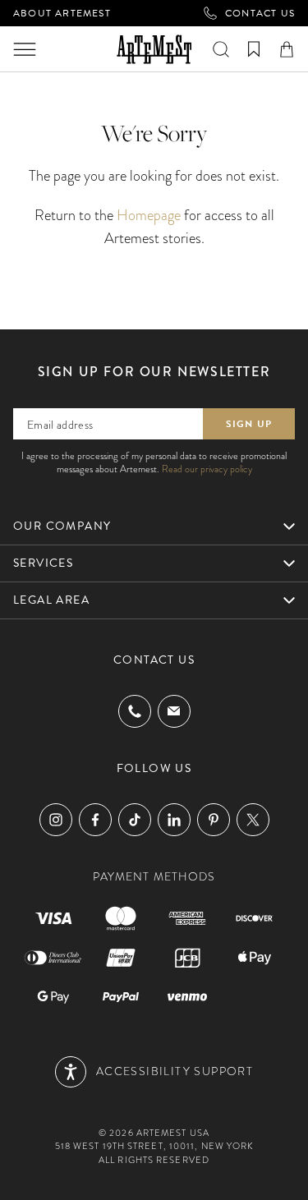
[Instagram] (55, 819)
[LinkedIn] (174, 819)
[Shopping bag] (286, 49)
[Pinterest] (213, 819)
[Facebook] (95, 819)
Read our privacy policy (207, 469)
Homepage (149, 215)
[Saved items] (253, 49)
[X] (253, 819)
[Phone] (134, 711)
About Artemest (62, 13)
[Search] (221, 49)
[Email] (174, 711)
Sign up (249, 423)
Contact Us (260, 13)
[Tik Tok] (134, 819)
